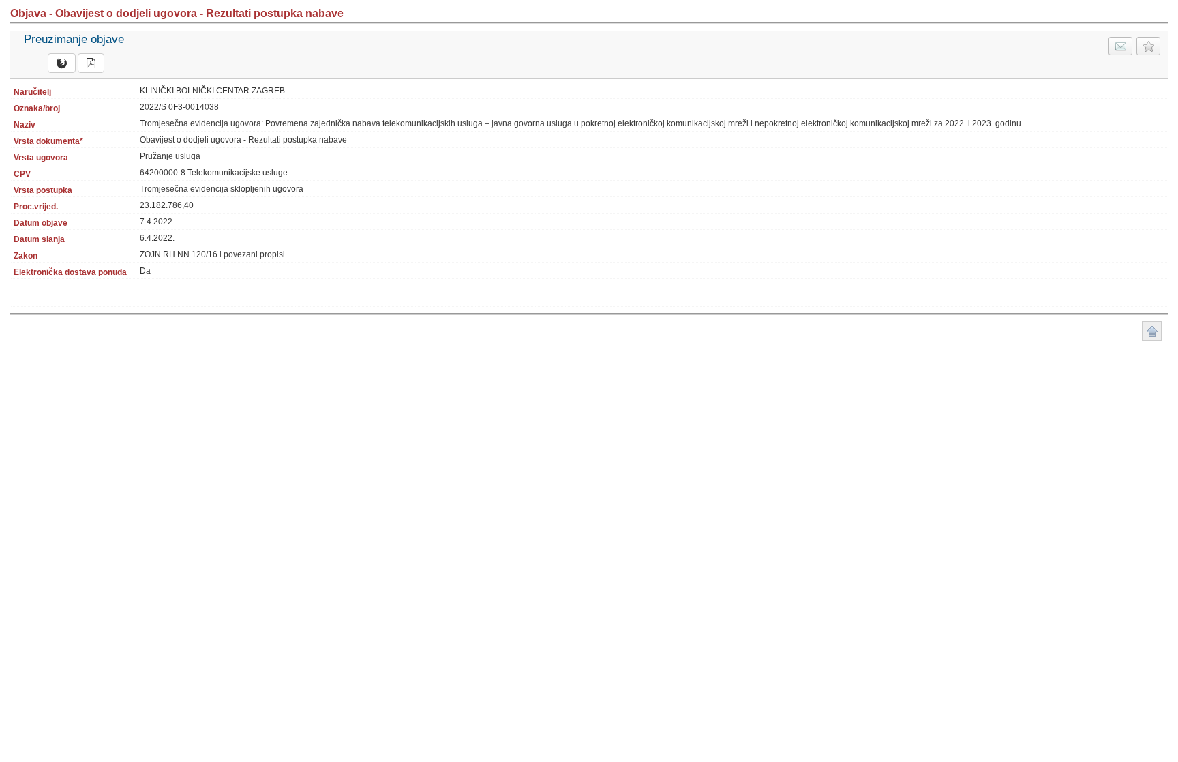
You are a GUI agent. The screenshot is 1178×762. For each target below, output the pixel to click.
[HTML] (62, 63)
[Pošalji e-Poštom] (1120, 46)
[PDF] (91, 63)
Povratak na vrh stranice (1152, 331)
